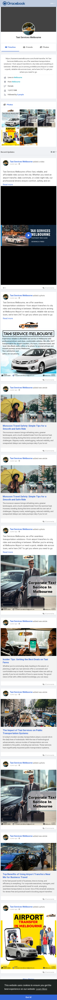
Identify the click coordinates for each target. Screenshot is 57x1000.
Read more (8, 184)
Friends (29, 47)
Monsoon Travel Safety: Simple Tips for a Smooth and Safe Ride (24, 427)
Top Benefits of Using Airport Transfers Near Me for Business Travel (26, 876)
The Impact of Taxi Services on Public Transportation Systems (22, 732)
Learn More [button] (41, 989)
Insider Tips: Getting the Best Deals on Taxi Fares (25, 661)
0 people (20, 95)
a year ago (13, 164)
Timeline (12, 47)
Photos (46, 47)
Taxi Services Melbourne (28, 37)
